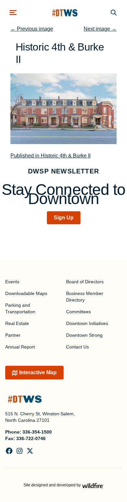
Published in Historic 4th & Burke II (50, 155)
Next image (100, 29)
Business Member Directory (84, 297)
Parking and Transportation (20, 308)
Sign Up (64, 217)
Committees (78, 311)
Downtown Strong (84, 335)
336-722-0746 (31, 438)
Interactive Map (38, 372)
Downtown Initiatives (87, 323)
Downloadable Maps (26, 293)
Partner (13, 335)
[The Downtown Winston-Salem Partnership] (64, 12)
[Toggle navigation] (13, 12)
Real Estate (17, 323)
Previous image (31, 29)
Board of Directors (85, 281)
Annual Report (20, 346)
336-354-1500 (37, 432)
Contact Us (77, 346)
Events (12, 281)
